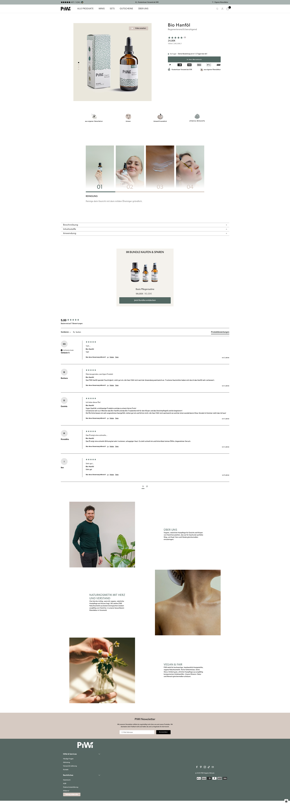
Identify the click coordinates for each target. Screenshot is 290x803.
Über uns (143, 9)
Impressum (66, 780)
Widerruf (66, 791)
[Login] (222, 9)
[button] (143, 487)
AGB (64, 783)
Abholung (66, 762)
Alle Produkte (85, 9)
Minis (102, 9)
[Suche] (217, 8)
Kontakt (65, 770)
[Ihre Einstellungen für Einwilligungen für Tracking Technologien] (286, 801)
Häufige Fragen (68, 759)
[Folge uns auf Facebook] (197, 767)
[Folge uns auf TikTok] (209, 767)
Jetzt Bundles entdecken (145, 300)
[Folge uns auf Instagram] (205, 767)
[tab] (220, 332)
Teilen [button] (117, 357)
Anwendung (69, 233)
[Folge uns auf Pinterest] (201, 767)
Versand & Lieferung (70, 766)
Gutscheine (126, 9)
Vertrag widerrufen (71, 794)
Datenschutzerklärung (70, 787)
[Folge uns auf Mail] (213, 767)
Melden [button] (112, 357)
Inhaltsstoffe (69, 229)
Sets (112, 9)
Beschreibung (70, 225)
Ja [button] (108, 357)
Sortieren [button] (65, 332)
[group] (73, 320)
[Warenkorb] (227, 8)
